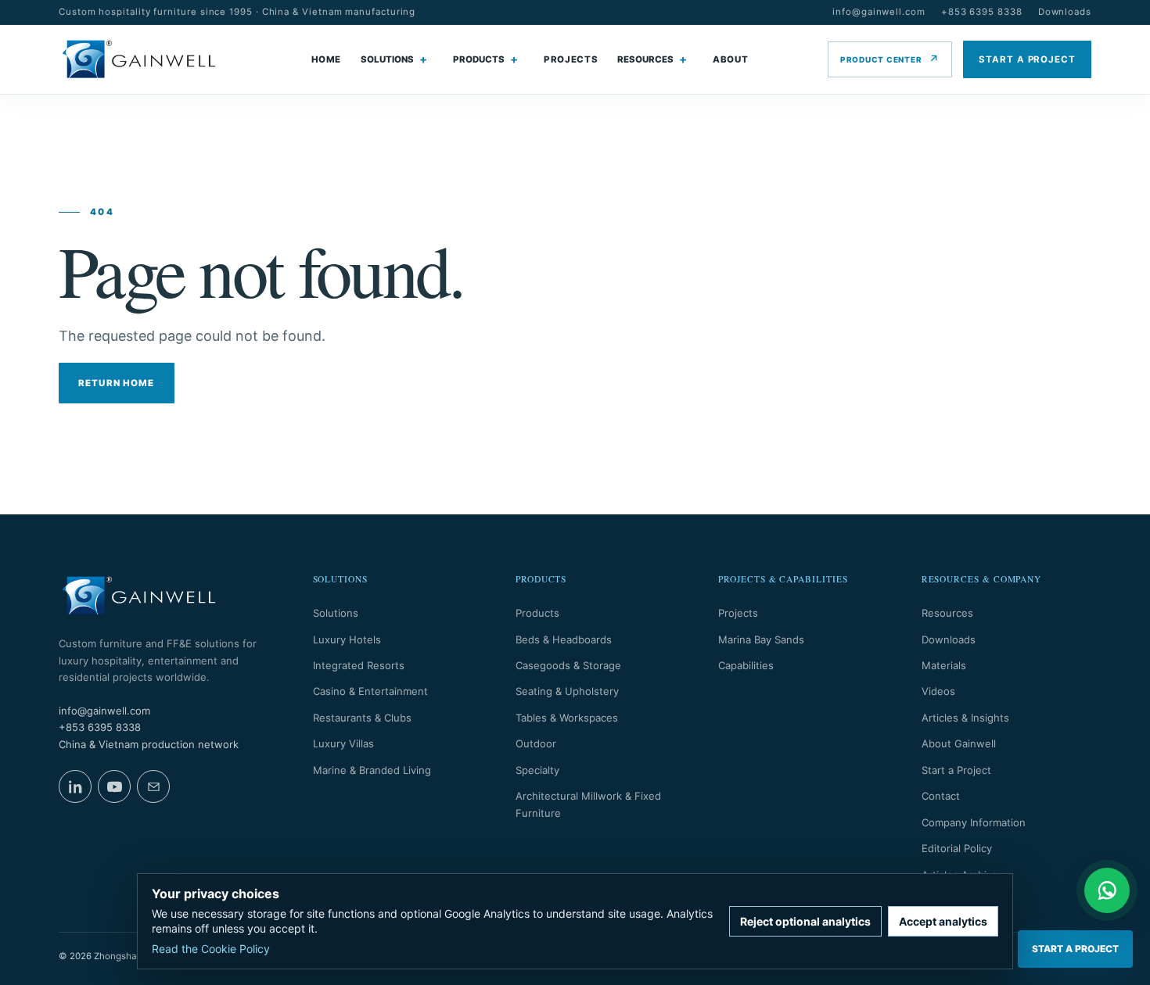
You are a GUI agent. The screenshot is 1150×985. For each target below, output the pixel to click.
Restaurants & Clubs (362, 717)
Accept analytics (943, 921)
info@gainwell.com (878, 11)
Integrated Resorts (358, 665)
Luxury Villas (343, 743)
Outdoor (536, 743)
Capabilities (746, 665)
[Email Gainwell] (153, 786)
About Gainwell (959, 743)
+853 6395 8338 (981, 11)
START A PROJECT (1027, 59)
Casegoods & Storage (568, 665)
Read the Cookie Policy (211, 948)
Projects (738, 613)
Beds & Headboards (564, 639)
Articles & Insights (965, 717)
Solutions (335, 613)
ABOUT (730, 59)
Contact (941, 796)
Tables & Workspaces (567, 717)
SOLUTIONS (387, 59)
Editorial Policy (957, 848)
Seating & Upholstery (567, 691)
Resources (947, 613)
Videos (938, 691)
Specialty (537, 770)
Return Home (116, 383)
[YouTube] (114, 786)
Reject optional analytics (805, 921)
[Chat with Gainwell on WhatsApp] (1107, 890)
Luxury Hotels (347, 639)
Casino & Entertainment (370, 691)
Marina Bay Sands (761, 639)
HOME (326, 59)
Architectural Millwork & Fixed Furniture (588, 804)
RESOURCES (645, 59)
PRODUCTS (479, 59)
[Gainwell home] (139, 59)
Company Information (974, 822)
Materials (944, 665)
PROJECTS (571, 59)
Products (537, 613)
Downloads (1064, 11)
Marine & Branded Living (372, 770)
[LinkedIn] (75, 786)
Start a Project (956, 770)
